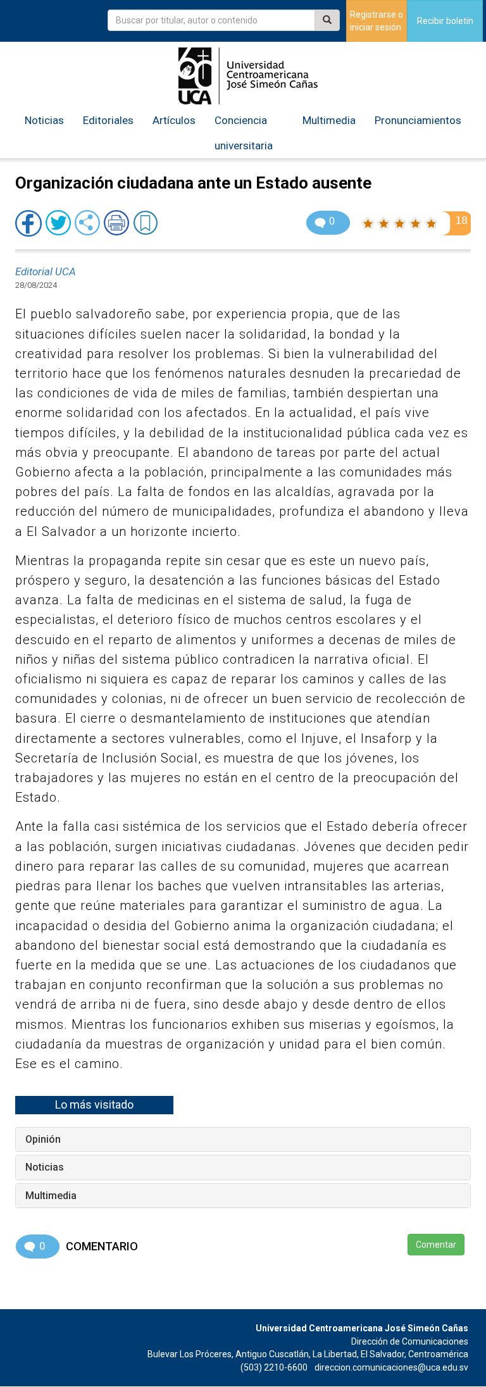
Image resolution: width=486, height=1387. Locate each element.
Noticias (44, 120)
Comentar (436, 1245)
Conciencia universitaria (244, 133)
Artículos (174, 120)
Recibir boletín (445, 21)
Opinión (43, 1139)
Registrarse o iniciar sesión (376, 20)
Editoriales (108, 120)
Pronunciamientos (418, 120)
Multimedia (329, 120)
